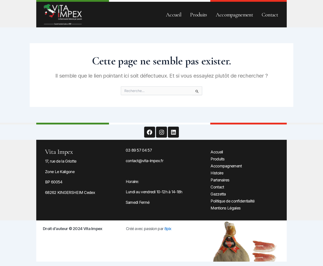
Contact (270, 14)
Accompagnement (234, 14)
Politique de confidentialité (232, 201)
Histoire (216, 173)
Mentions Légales (225, 208)
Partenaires (219, 180)
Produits (198, 14)
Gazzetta (218, 194)
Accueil (173, 14)
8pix (167, 228)
